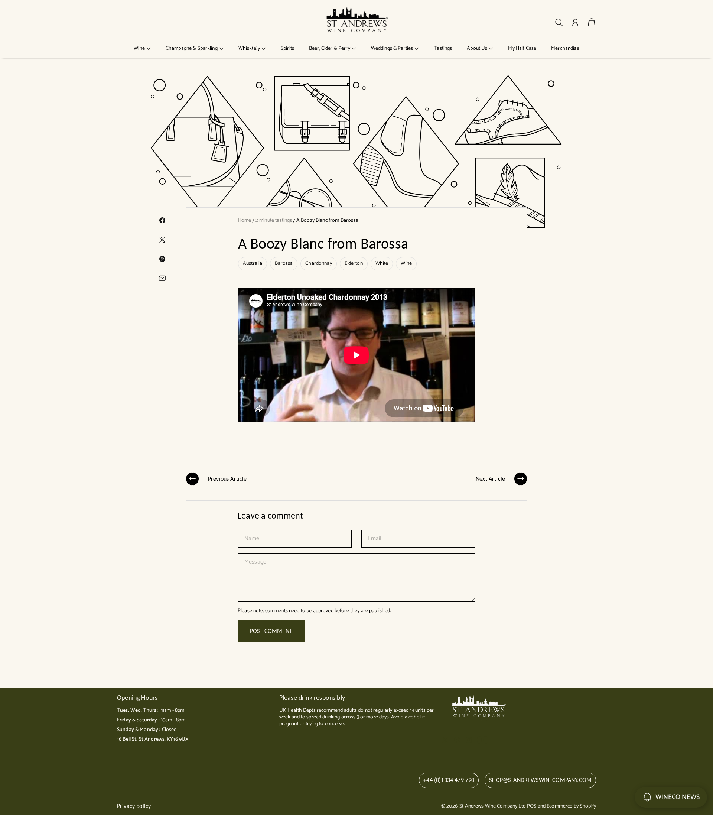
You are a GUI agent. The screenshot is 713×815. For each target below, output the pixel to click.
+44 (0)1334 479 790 (448, 779)
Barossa (284, 263)
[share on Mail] (162, 278)
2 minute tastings (273, 220)
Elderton (354, 263)
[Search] (558, 22)
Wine (406, 263)
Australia (252, 263)
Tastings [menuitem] (443, 48)
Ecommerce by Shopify (571, 806)
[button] (142, 48)
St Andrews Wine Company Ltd (492, 806)
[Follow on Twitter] (445, 740)
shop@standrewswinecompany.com (540, 779)
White (381, 263)
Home (244, 220)
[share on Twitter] (162, 239)
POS (531, 806)
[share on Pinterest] (162, 259)
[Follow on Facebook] (457, 740)
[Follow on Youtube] (482, 740)
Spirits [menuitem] (287, 48)
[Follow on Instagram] (469, 740)
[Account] (575, 22)
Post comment (271, 630)
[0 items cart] (591, 22)
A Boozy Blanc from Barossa (327, 220)
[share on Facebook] (162, 220)
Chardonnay (318, 263)
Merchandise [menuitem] (565, 48)
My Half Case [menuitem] (522, 48)
